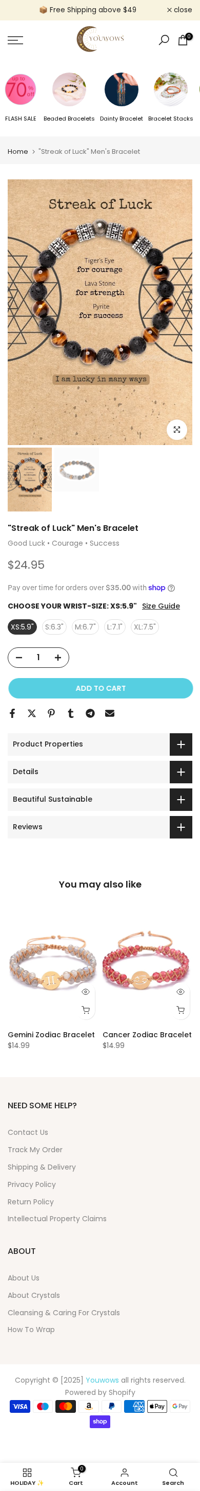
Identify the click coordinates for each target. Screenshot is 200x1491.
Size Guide (161, 606)
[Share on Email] (109, 713)
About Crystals (34, 1295)
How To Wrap (31, 1329)
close (182, 10)
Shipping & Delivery (42, 1167)
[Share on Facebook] (12, 713)
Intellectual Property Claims (57, 1219)
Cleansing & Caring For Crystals (64, 1313)
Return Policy (31, 1202)
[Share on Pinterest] (51, 713)
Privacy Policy (32, 1184)
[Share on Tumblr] (70, 713)
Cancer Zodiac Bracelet (147, 1035)
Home (18, 151)
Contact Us (28, 1132)
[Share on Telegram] (90, 713)
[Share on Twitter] (31, 713)
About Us (23, 1278)
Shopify (122, 1392)
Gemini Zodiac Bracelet (51, 1035)
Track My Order (35, 1150)
